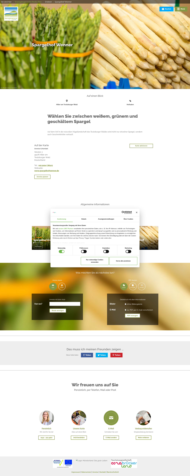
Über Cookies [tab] (128, 219)
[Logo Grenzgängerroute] (11, 14)
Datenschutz (86, 472)
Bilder (112, 304)
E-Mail (113, 310)
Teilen (88, 355)
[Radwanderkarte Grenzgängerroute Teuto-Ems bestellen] (78, 418)
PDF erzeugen (132, 316)
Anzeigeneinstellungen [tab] (106, 219)
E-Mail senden (111, 438)
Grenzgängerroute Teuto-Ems (28, 2)
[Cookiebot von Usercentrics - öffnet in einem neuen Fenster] (123, 212)
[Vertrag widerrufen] (143, 418)
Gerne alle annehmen (123, 261)
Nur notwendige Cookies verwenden (94, 261)
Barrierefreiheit (113, 472)
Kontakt (103, 472)
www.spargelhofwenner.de (46, 171)
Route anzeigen (58, 310)
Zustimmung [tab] (61, 219)
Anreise (95, 472)
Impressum (75, 472)
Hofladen (38, 246)
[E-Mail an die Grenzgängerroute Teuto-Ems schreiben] (111, 417)
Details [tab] (83, 219)
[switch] (84, 251)
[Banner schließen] (136, 212)
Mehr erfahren (143, 438)
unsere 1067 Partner (65, 228)
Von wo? (38, 304)
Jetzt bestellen (79, 438)
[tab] (53, 286)
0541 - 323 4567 (46, 438)
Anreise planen (42, 177)
